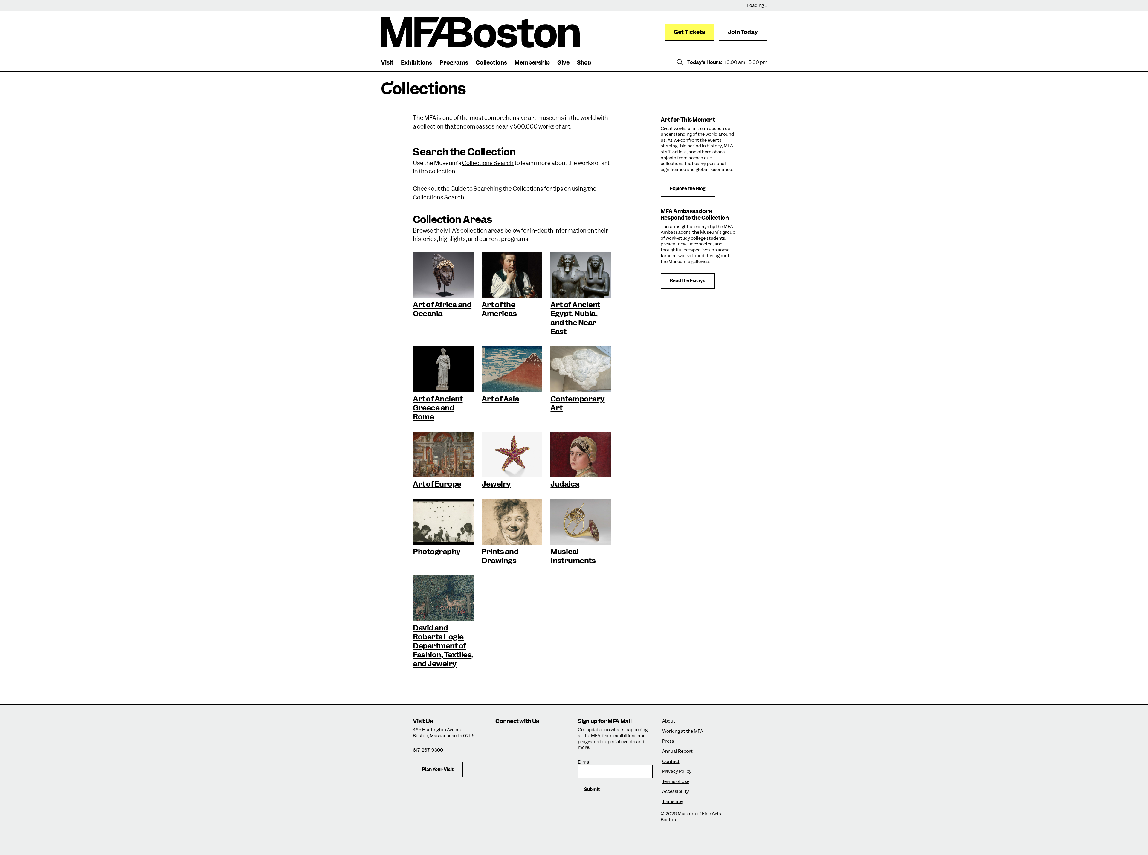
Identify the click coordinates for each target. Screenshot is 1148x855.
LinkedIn (502, 751)
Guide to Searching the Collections (497, 189)
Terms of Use (675, 781)
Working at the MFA (682, 731)
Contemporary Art (577, 403)
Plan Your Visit (438, 769)
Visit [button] (387, 62)
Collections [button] (491, 62)
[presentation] (443, 275)
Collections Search (488, 163)
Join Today (743, 32)
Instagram (502, 735)
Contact (671, 761)
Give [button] (563, 62)
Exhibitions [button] (416, 62)
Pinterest (535, 751)
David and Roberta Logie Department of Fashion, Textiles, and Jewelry (443, 646)
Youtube (518, 751)
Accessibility (675, 791)
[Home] (480, 32)
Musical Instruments (573, 556)
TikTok (535, 735)
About (668, 721)
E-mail (585, 762)
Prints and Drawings (500, 556)
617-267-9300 (428, 750)
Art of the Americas (499, 309)
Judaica (564, 484)
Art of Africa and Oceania (442, 309)
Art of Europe (437, 484)
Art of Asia (500, 399)
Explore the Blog (688, 189)
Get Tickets (689, 32)
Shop (584, 62)
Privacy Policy (676, 771)
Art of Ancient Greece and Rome (437, 408)
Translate (672, 801)
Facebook (518, 735)
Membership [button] (532, 62)
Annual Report (677, 751)
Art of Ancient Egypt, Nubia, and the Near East (575, 318)
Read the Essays (687, 281)
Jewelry (496, 484)
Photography (437, 551)
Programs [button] (453, 62)
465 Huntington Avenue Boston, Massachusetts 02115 (443, 733)
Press (668, 741)
